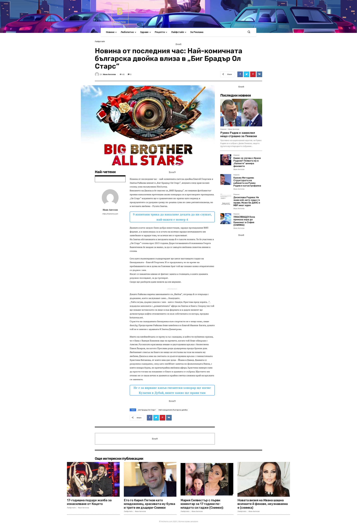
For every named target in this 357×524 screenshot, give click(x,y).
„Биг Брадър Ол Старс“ (147, 410)
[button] (249, 32)
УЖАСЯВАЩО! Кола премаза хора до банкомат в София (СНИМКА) (244, 221)
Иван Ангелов (109, 74)
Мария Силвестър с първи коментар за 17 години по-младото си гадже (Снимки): (202, 504)
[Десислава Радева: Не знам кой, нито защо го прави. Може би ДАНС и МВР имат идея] (225, 199)
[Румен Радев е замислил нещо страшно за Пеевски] (241, 112)
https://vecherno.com (110, 214)
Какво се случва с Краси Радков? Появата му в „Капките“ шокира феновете (247, 162)
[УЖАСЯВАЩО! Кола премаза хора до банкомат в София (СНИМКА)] (225, 218)
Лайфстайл (100, 41)
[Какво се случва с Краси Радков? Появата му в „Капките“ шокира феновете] (225, 159)
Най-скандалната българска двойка (173, 410)
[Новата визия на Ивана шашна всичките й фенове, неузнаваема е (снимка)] (263, 479)
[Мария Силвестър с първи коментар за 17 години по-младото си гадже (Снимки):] (207, 479)
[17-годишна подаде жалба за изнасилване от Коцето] (93, 479)
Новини (223, 129)
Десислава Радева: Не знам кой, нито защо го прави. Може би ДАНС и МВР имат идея (246, 201)
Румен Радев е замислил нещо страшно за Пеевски (238, 134)
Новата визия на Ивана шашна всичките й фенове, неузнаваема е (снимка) (262, 504)
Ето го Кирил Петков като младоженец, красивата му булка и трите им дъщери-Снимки (149, 504)
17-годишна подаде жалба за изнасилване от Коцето (89, 502)
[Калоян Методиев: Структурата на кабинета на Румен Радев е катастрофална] (225, 179)
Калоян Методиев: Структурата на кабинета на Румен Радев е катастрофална (247, 181)
